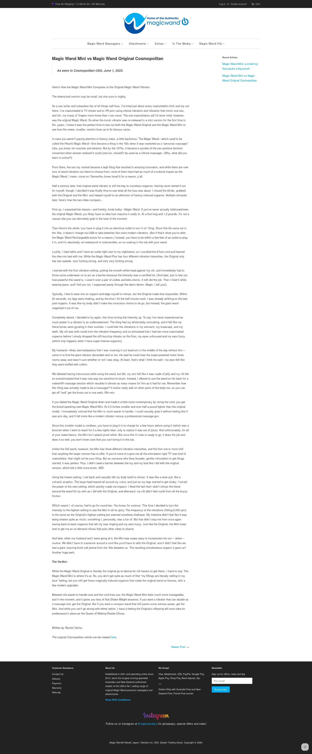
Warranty (56, 687)
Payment (56, 683)
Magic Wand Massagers (104, 43)
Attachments (138, 43)
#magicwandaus (147, 723)
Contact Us (57, 674)
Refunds (56, 692)
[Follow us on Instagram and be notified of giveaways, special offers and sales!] (156, 719)
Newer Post (178, 647)
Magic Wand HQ (210, 43)
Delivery (56, 678)
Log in (222, 4)
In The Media (182, 43)
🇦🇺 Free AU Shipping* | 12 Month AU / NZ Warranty (78, 4)
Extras (160, 43)
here (113, 637)
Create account (239, 4)
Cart (258, 4)
